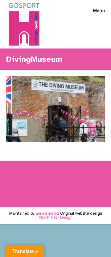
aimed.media (47, 213)
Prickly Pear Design (55, 217)
